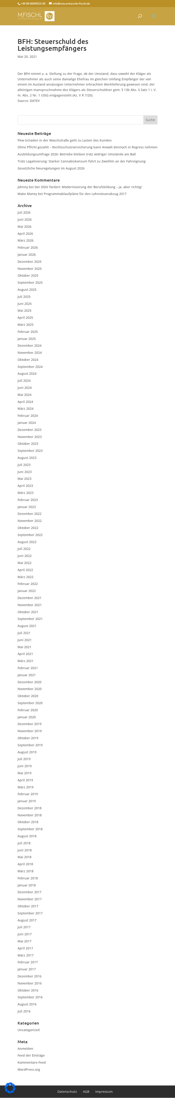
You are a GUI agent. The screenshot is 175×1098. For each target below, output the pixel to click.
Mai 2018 (24, 857)
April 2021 (25, 654)
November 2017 (30, 899)
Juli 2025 (24, 296)
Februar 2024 (28, 415)
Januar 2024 (27, 422)
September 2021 (30, 619)
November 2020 (30, 689)
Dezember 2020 (29, 682)
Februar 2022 (28, 584)
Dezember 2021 (29, 598)
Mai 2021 (24, 647)
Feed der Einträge (31, 1055)
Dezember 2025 (29, 261)
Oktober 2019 (28, 738)
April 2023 (25, 485)
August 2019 (27, 752)
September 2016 (30, 997)
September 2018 (30, 829)
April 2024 (25, 402)
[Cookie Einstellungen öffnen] (10, 1092)
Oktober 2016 (28, 990)
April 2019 (25, 780)
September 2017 (30, 913)
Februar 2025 (28, 331)
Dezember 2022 (29, 513)
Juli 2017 (24, 927)
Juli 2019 (24, 759)
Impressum (104, 1091)
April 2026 (25, 233)
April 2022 (25, 570)
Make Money (27, 194)
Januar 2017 (27, 969)
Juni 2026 (25, 219)
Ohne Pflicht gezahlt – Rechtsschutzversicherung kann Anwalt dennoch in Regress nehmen (87, 147)
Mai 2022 (24, 563)
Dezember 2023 (29, 430)
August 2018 (27, 836)
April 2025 (25, 317)
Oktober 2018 (28, 822)
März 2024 (25, 408)
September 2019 (30, 745)
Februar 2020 (28, 710)
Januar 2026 (27, 254)
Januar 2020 (27, 717)
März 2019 (25, 787)
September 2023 (30, 450)
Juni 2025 (25, 303)
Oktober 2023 (28, 443)
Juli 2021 (24, 633)
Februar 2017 (28, 962)
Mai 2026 (24, 226)
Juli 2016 (24, 1011)
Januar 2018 (27, 885)
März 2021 (25, 661)
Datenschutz (67, 1091)
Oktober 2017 (28, 906)
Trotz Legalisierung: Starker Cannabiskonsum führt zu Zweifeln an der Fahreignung (82, 161)
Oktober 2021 (28, 612)
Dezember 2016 (29, 976)
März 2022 (25, 577)
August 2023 (27, 457)
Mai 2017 (24, 941)
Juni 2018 (25, 850)
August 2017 (27, 920)
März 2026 (25, 240)
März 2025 (25, 324)
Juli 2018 (24, 843)
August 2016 (27, 1004)
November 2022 (30, 521)
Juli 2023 (24, 465)
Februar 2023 (28, 500)
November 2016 (30, 983)
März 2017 (25, 955)
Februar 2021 (28, 668)
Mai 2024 (24, 394)
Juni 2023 (25, 472)
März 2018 (25, 871)
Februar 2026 (28, 247)
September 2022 (30, 535)
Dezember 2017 (29, 892)
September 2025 (30, 282)
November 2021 (30, 605)
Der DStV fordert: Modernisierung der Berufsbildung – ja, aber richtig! (88, 187)
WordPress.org (29, 1069)
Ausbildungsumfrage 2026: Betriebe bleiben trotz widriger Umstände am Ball (77, 154)
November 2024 (30, 352)
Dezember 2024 (29, 345)
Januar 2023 (27, 507)
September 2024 (30, 366)
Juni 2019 (25, 766)
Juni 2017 (25, 934)
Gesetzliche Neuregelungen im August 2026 (51, 168)
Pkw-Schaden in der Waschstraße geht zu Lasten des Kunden (65, 140)
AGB (86, 1091)
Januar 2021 (27, 675)
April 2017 (25, 948)
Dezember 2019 (29, 724)
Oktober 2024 (28, 359)
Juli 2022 (24, 548)
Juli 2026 (24, 212)
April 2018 (25, 864)
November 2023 (30, 437)
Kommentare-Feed (32, 1062)
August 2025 (27, 289)
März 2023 (25, 493)
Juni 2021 (25, 640)
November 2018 (30, 815)
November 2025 (30, 268)
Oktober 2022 (28, 528)
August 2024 (27, 373)
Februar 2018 (28, 878)
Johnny (23, 187)
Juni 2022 (25, 556)
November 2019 (30, 731)
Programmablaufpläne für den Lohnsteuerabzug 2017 (85, 194)
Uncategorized (29, 1030)
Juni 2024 (25, 387)
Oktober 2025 (28, 275)
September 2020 (30, 703)
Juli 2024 (24, 380)
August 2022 (27, 542)
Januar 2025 (27, 338)
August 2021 (27, 626)
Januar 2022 (27, 591)
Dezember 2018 (29, 808)
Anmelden (25, 1048)
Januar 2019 (27, 801)
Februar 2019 (28, 794)
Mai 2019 (24, 773)
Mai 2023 (24, 478)
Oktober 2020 (28, 696)
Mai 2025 (24, 310)
